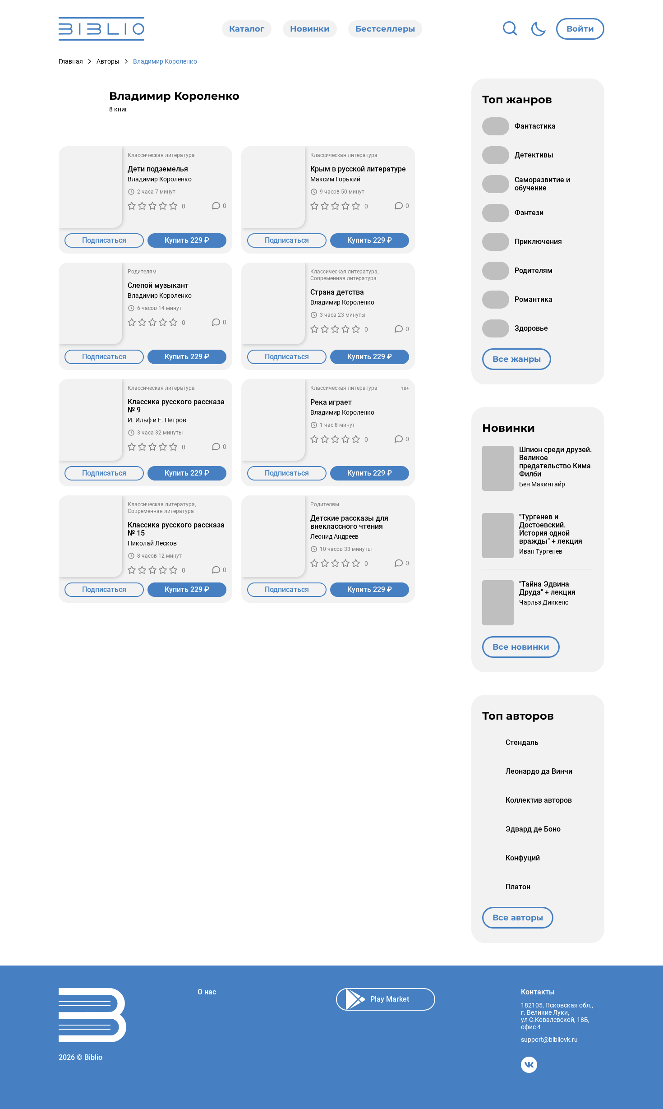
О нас (207, 992)
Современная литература (343, 278)
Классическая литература (161, 155)
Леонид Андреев (334, 536)
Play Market (389, 999)
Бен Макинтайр (542, 484)
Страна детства (337, 292)
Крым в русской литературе (358, 169)
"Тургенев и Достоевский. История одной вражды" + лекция (550, 529)
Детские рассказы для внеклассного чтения (349, 522)
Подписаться (104, 240)
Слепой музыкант (158, 286)
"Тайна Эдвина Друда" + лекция (547, 588)
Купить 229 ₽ (187, 240)
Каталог (246, 29)
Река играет (331, 402)
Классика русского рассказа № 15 (176, 529)
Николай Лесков (152, 543)
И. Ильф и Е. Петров (157, 420)
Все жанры (517, 359)
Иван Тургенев (540, 551)
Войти (580, 29)
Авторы (108, 61)
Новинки (310, 29)
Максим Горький (335, 179)
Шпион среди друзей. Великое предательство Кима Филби (555, 462)
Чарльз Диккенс (543, 602)
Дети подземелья (158, 169)
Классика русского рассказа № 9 (176, 406)
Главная (71, 61)
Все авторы (518, 918)
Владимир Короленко (160, 179)
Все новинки (521, 647)
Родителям (142, 271)
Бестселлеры (385, 29)
